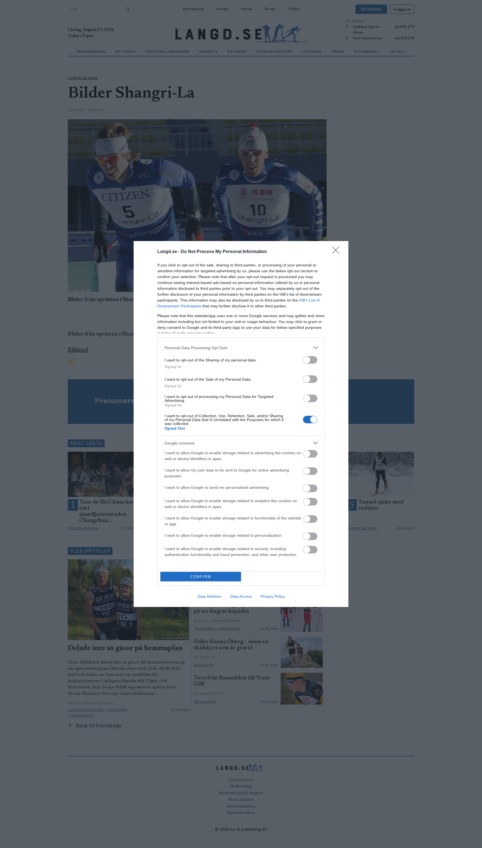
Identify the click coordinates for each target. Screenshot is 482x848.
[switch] (310, 360)
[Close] (337, 252)
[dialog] (241, 424)
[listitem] (241, 348)
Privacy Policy (273, 596)
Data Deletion (209, 596)
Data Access (241, 596)
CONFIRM (201, 577)
